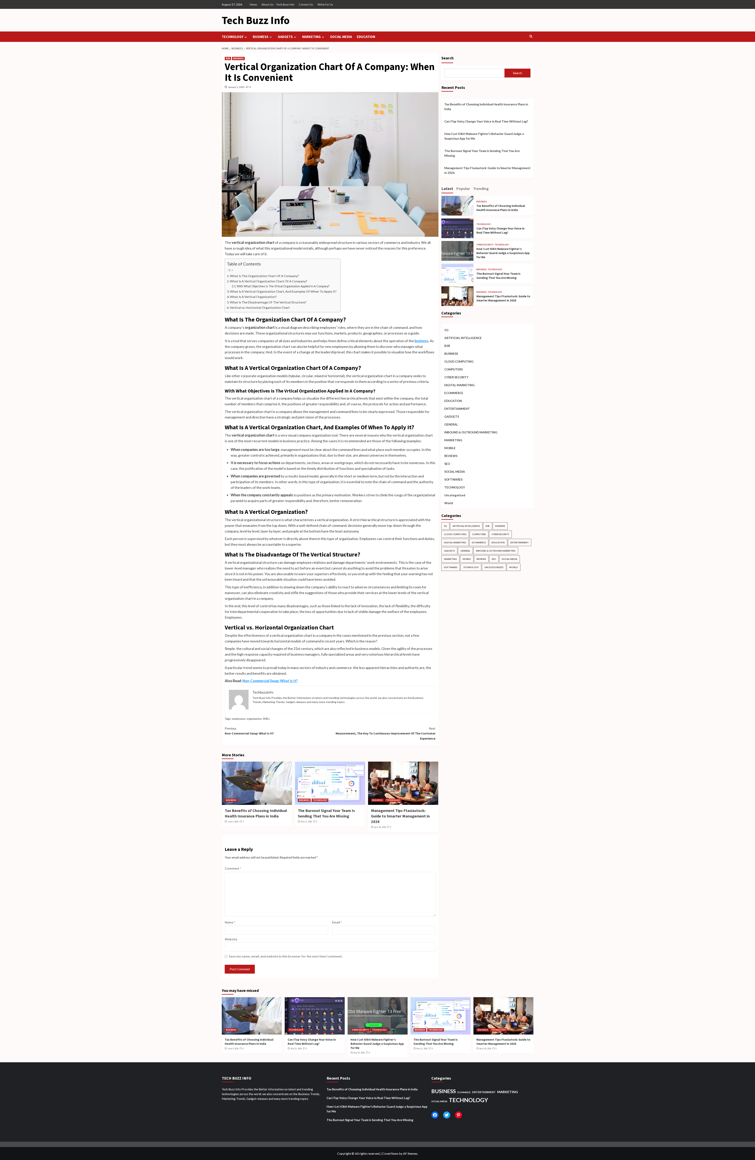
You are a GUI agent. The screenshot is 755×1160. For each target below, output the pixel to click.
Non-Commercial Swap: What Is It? (270, 681)
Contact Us (306, 4)
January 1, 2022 (236, 87)
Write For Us (325, 4)
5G (446, 330)
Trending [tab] (481, 188)
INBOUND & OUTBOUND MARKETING (470, 432)
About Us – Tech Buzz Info (277, 4)
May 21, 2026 (296, 1048)
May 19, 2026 (359, 1052)
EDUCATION (366, 36)
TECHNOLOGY (232, 36)
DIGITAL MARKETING (459, 385)
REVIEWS (450, 456)
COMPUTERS (453, 369)
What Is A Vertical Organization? (253, 297)
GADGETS (285, 36)
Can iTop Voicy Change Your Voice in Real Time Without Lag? (486, 121)
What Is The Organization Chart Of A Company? (264, 276)
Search (447, 57)
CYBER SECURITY (485, 245)
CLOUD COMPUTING (458, 361)
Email (337, 922)
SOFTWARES (453, 479)
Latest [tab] (447, 188)
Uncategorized (454, 495)
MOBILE (450, 448)
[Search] (530, 36)
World (448, 503)
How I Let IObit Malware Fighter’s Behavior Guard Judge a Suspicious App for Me (484, 136)
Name (230, 922)
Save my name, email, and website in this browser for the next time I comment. (286, 956)
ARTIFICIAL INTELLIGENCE (463, 338)
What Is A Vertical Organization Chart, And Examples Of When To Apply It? (283, 291)
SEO (447, 463)
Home (253, 4)
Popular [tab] (463, 188)
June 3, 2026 (233, 821)
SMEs (266, 718)
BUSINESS (260, 36)
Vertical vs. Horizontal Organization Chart (260, 307)
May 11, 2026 (306, 821)
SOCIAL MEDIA (341, 36)
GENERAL (451, 424)
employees (238, 718)
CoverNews (390, 1153)
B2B (228, 58)
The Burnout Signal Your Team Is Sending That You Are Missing (482, 153)
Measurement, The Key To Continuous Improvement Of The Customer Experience (386, 733)
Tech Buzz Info (256, 20)
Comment (233, 868)
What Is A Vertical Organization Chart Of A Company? (268, 281)
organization (254, 718)
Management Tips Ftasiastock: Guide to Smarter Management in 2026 (400, 816)
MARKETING (311, 36)
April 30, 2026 (380, 827)
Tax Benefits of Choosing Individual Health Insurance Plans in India (486, 106)
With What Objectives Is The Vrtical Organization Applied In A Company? (283, 286)
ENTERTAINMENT (457, 408)
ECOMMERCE (453, 393)
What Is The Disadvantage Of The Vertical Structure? (268, 302)
